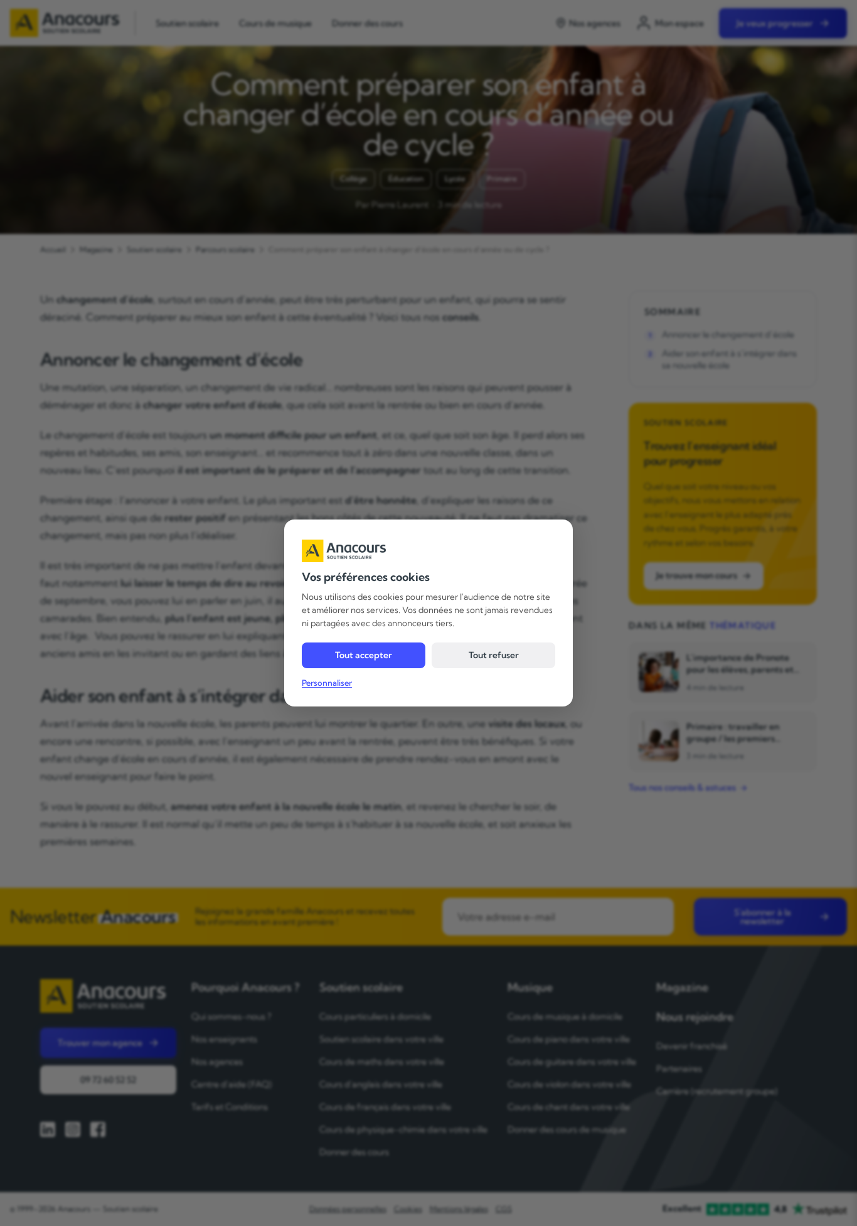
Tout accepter (363, 655)
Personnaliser (327, 683)
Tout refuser (494, 655)
